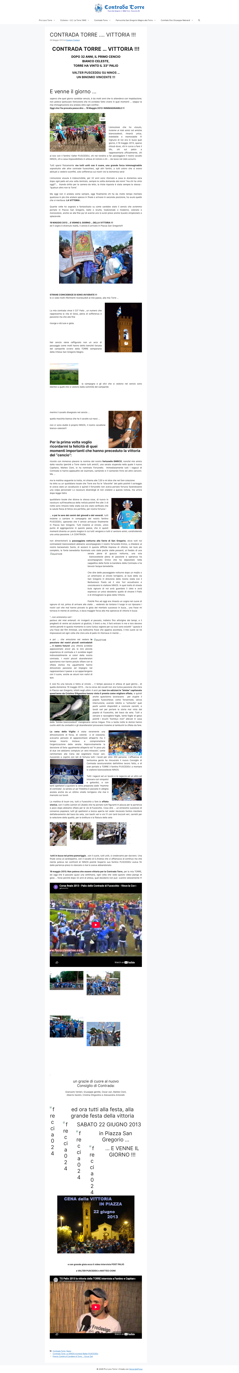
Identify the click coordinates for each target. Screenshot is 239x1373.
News (68, 1351)
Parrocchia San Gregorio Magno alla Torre (134, 20)
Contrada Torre (101, 20)
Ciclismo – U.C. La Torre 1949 (73, 20)
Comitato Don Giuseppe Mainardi (175, 20)
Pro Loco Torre (45, 20)
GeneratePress (136, 1369)
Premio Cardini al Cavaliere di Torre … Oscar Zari (73, 1356)
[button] (199, 20)
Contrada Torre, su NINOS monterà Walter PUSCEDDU (75, 1354)
